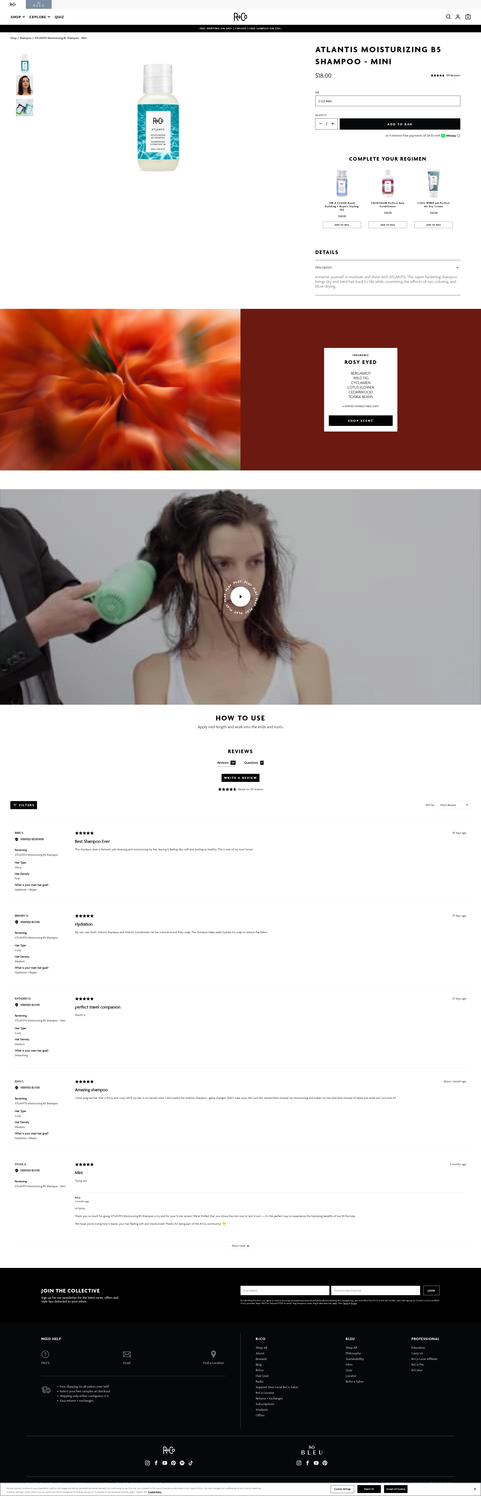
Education (418, 1347)
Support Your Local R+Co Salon (277, 1387)
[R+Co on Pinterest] (173, 1462)
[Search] (448, 17)
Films (349, 1364)
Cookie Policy (155, 1492)
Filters (26, 805)
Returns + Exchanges (269, 1398)
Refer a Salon (355, 1381)
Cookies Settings (342, 1489)
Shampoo (26, 38)
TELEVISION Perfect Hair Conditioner (388, 204)
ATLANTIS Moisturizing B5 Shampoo (36, 854)
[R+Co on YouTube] (164, 1462)
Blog (259, 1364)
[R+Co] (13, 4)
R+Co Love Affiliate (424, 1359)
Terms (345, 1303)
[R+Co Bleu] (39, 4)
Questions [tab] (253, 762)
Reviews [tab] (225, 762)
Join (431, 1290)
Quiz (349, 1370)
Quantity (321, 115)
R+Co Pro (417, 1364)
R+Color (416, 1370)
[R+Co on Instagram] (147, 1462)
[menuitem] (277, 1347)
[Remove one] (318, 123)
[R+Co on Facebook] (156, 1462)
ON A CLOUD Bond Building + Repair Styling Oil (342, 206)
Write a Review (240, 778)
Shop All (261, 1347)
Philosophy (353, 1353)
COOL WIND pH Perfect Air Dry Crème (433, 204)
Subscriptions (265, 1404)
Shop (13, 38)
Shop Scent (361, 421)
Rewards (261, 1359)
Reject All (369, 1489)
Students (262, 1409)
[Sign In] (458, 17)
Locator (351, 1376)
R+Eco (260, 1370)
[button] (17, 17)
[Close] (475, 1489)
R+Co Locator (265, 1393)
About (260, 1353)
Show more (238, 1245)
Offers (260, 1415)
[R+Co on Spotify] (182, 1462)
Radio (259, 1381)
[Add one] (335, 123)
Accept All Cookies (395, 1489)
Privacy (354, 1303)
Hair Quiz (262, 1376)
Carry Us (417, 1353)
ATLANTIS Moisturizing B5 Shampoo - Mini (40, 1020)
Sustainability (355, 1359)
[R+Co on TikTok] (190, 1462)
